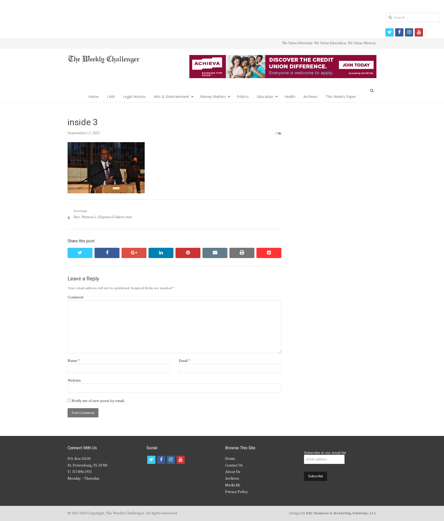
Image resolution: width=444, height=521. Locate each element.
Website (74, 380)
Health (289, 96)
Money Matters (213, 96)
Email (184, 361)
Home (93, 96)
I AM (111, 96)
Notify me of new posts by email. (98, 401)
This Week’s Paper (341, 96)
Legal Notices (134, 96)
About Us (232, 472)
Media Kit (232, 485)
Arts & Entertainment (171, 96)
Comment (76, 297)
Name (74, 361)
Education (265, 96)
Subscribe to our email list (325, 453)
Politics (243, 96)
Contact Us (234, 465)
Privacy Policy (236, 492)
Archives (310, 96)
